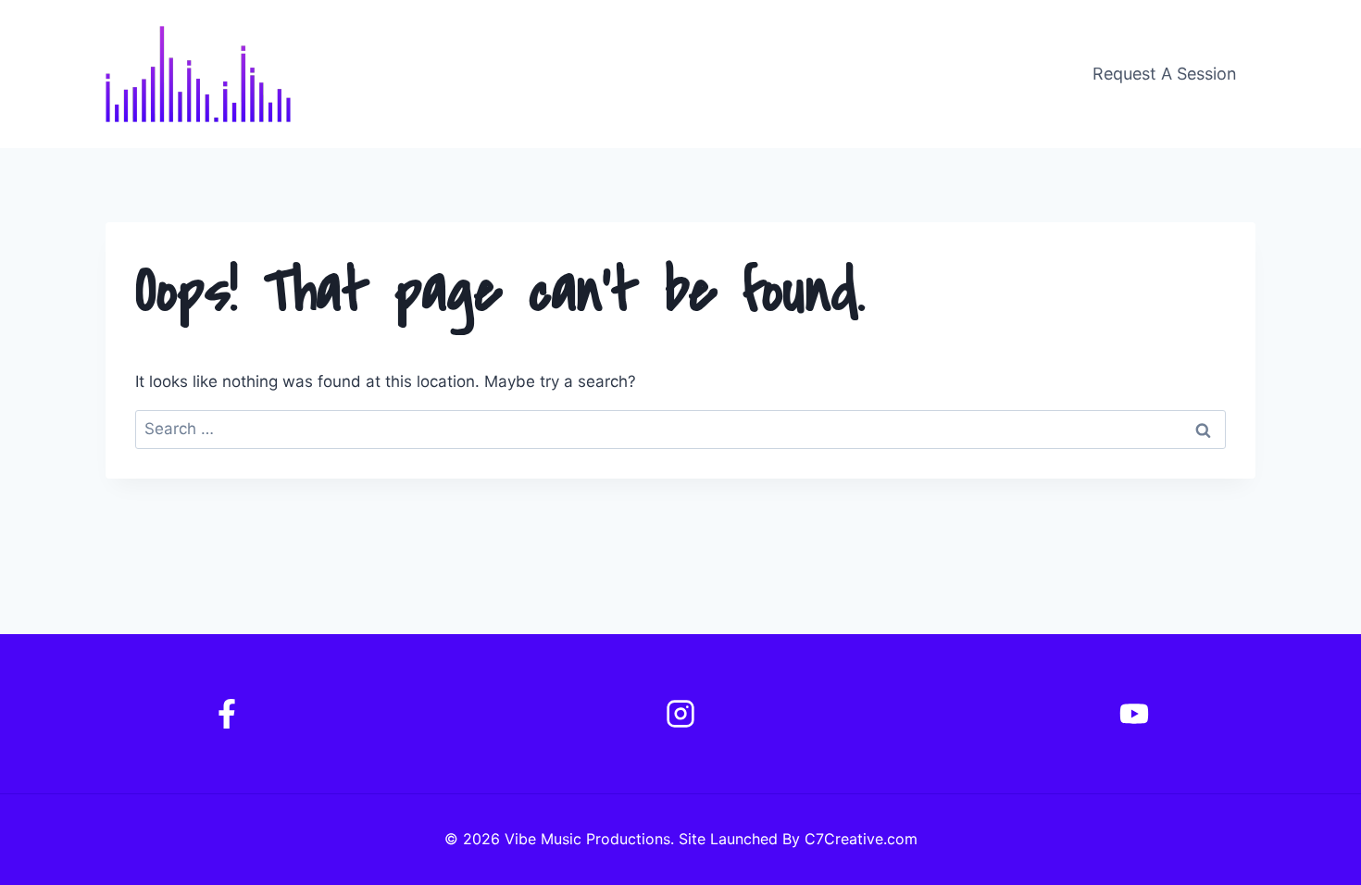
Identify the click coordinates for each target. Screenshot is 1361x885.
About (817, 73)
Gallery (1001, 73)
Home (735, 73)
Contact (907, 73)
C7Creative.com (861, 838)
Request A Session (1165, 73)
